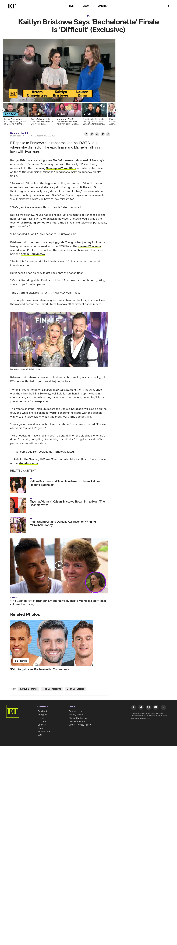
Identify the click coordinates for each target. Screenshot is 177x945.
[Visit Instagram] (148, 708)
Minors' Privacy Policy (80, 724)
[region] (59, 70)
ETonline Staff (44, 731)
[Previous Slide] (2, 110)
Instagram (42, 714)
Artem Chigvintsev (33, 254)
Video (86, 6)
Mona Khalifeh (21, 133)
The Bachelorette (52, 689)
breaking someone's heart (41, 223)
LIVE (71, 6)
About (40, 728)
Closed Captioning (78, 718)
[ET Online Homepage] (12, 6)
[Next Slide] (115, 110)
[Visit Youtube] (155, 707)
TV (88, 16)
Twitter (40, 718)
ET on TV (41, 724)
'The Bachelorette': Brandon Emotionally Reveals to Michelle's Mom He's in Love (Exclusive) (58, 602)
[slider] (59, 95)
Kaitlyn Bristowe (21, 160)
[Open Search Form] (168, 6)
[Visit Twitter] (141, 708)
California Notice (77, 721)
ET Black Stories (75, 689)
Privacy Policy (76, 714)
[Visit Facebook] (133, 708)
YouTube (41, 721)
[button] (7, 99)
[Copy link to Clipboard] (108, 134)
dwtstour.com (28, 463)
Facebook (42, 711)
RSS (39, 735)
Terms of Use (75, 711)
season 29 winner (89, 246)
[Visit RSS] (163, 708)
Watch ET (103, 6)
